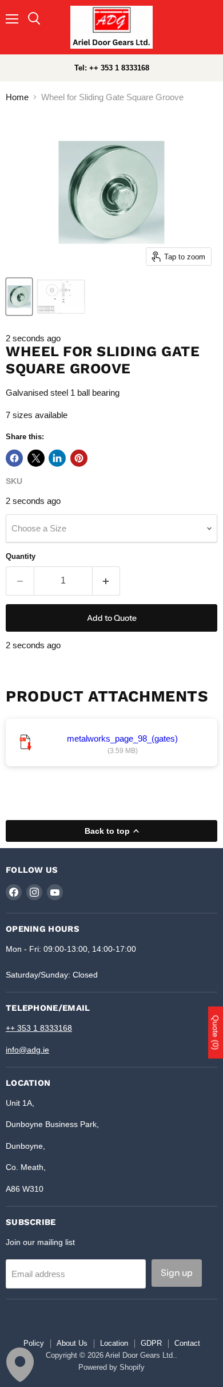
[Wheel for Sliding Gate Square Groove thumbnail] (19, 296)
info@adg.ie (27, 1049)
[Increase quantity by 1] (107, 580)
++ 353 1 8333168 (39, 1028)
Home (17, 97)
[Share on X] (36, 458)
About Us (72, 1343)
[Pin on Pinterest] (78, 458)
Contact (187, 1343)
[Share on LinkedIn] (57, 458)
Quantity (20, 556)
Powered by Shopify (111, 1367)
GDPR (151, 1343)
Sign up (177, 1272)
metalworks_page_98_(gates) (122, 738)
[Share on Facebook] (14, 458)
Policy (33, 1343)
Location (114, 1343)
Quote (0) (215, 1032)
